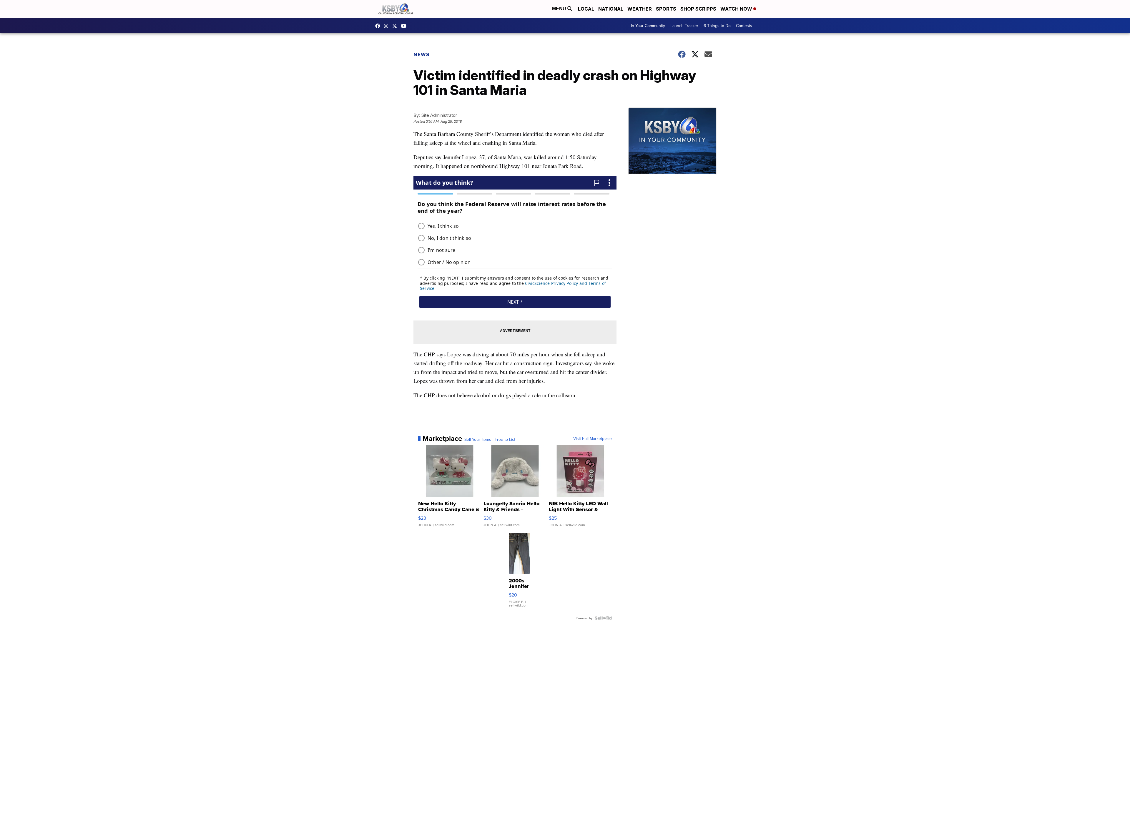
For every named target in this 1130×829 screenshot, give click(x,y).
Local (586, 9)
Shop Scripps (698, 9)
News (421, 54)
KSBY (396, 26)
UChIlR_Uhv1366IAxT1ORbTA (405, 26)
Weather (639, 9)
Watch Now (736, 9)
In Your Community (648, 26)
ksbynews (379, 26)
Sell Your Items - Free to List (489, 439)
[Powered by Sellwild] (603, 618)
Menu (559, 8)
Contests (744, 26)
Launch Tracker (684, 26)
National (610, 9)
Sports (666, 9)
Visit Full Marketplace (592, 438)
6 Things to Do (717, 26)
